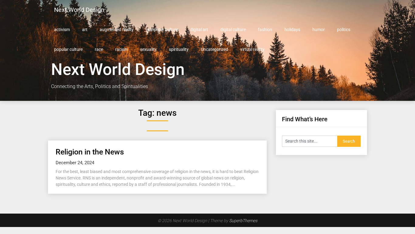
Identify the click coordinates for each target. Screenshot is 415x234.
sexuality (148, 49)
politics (343, 29)
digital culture (233, 29)
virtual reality (252, 49)
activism (62, 29)
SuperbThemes (243, 220)
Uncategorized (214, 49)
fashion (265, 29)
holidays (292, 29)
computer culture (162, 29)
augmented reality (117, 29)
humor (318, 29)
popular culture (68, 49)
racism (121, 49)
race (99, 49)
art (84, 29)
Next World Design (79, 9)
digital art (199, 29)
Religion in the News (90, 151)
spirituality (179, 49)
